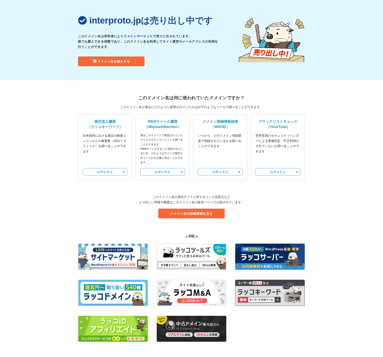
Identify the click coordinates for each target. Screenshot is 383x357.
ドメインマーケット (138, 36)
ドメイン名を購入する (114, 61)
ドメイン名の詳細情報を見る (191, 213)
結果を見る (105, 172)
